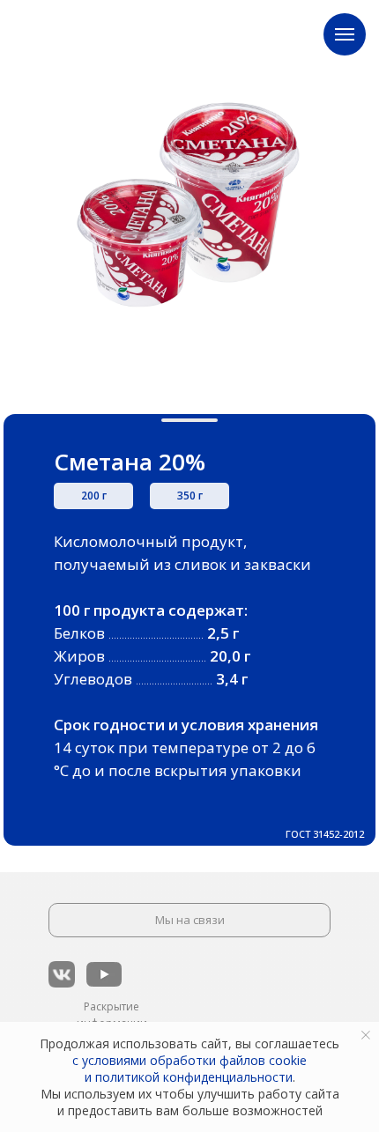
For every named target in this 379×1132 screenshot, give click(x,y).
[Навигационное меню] (344, 34)
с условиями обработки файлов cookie (189, 1060)
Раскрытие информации (112, 1015)
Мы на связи (190, 920)
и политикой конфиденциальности (189, 1077)
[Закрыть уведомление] (366, 1035)
